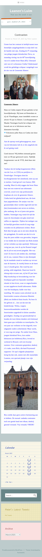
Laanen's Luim (21, 11)
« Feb (6, 482)
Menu (22, 3)
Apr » (10, 482)
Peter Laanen (32, 39)
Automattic (21, 552)
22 (29, 470)
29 (29, 473)
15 (29, 466)
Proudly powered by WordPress (12, 550)
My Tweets (8, 515)
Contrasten (21, 34)
